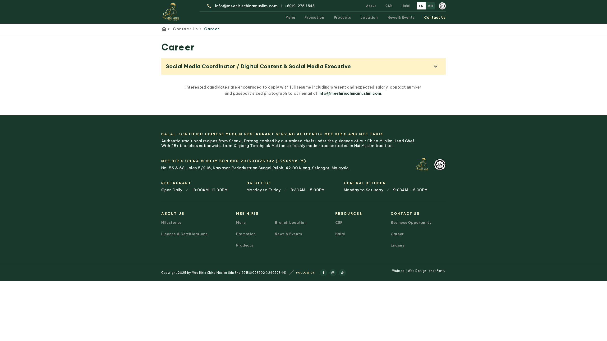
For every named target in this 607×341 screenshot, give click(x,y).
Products (342, 17)
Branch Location (291, 222)
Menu (290, 17)
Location (369, 17)
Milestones (171, 222)
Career (212, 29)
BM (430, 6)
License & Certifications (184, 234)
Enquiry (398, 245)
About (371, 6)
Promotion (314, 17)
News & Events (401, 17)
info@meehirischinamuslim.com (349, 93)
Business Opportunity (411, 222)
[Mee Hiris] (170, 11)
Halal (406, 6)
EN (421, 6)
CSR (388, 6)
